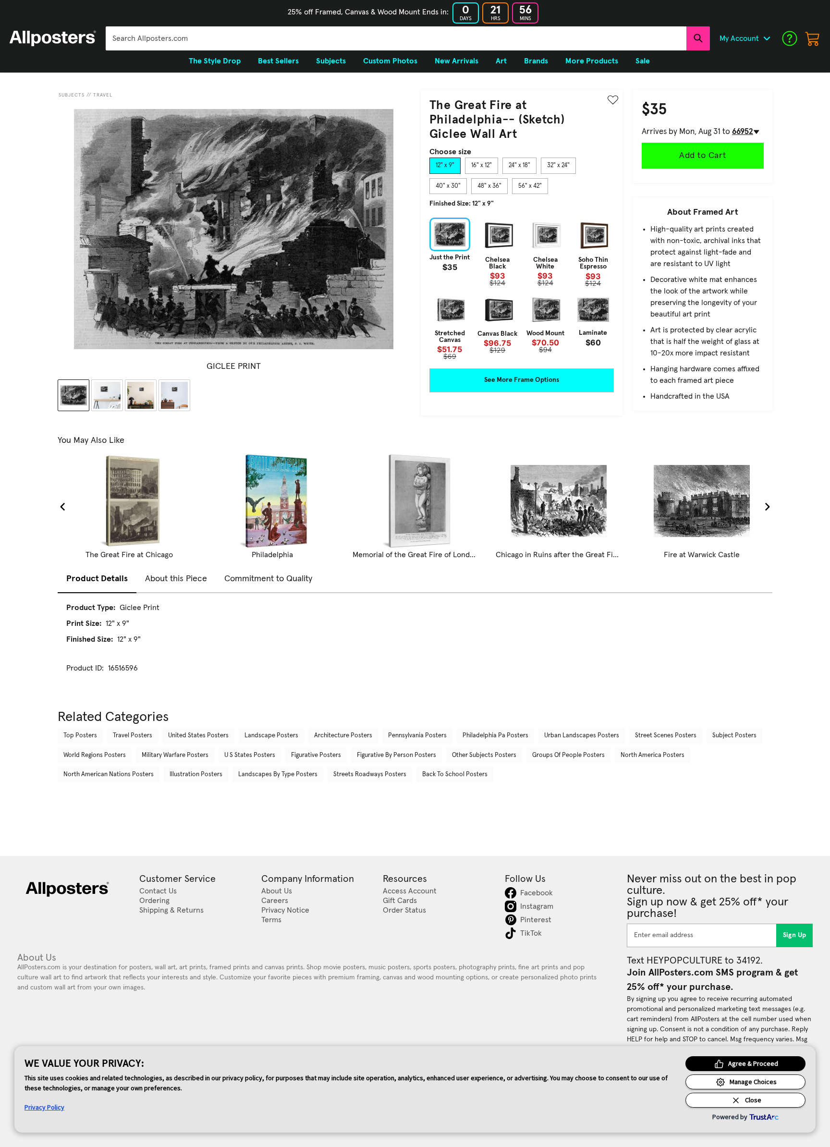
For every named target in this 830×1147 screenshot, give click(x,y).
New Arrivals (456, 61)
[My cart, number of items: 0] (812, 38)
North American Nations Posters (108, 774)
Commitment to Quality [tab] (268, 578)
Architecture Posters (343, 735)
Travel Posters (132, 735)
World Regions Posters (94, 755)
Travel (102, 95)
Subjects (72, 95)
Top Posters (80, 735)
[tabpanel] (521, 288)
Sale (642, 61)
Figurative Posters (316, 755)
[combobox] (396, 38)
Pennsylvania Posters (417, 735)
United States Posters (198, 735)
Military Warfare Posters (175, 755)
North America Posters (652, 755)
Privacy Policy (44, 1107)
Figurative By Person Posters (396, 755)
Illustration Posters (196, 774)
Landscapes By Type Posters (277, 774)
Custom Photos (390, 61)
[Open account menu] (766, 38)
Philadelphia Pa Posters (495, 735)
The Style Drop (215, 61)
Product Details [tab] (97, 578)
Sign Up (794, 935)
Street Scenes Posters (665, 735)
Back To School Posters (455, 774)
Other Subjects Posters (484, 755)
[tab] (445, 166)
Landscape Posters (271, 735)
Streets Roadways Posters (369, 774)
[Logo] (53, 38)
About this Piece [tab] (176, 578)
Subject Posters (734, 735)
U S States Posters (249, 755)
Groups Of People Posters (568, 755)
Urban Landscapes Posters (581, 735)
